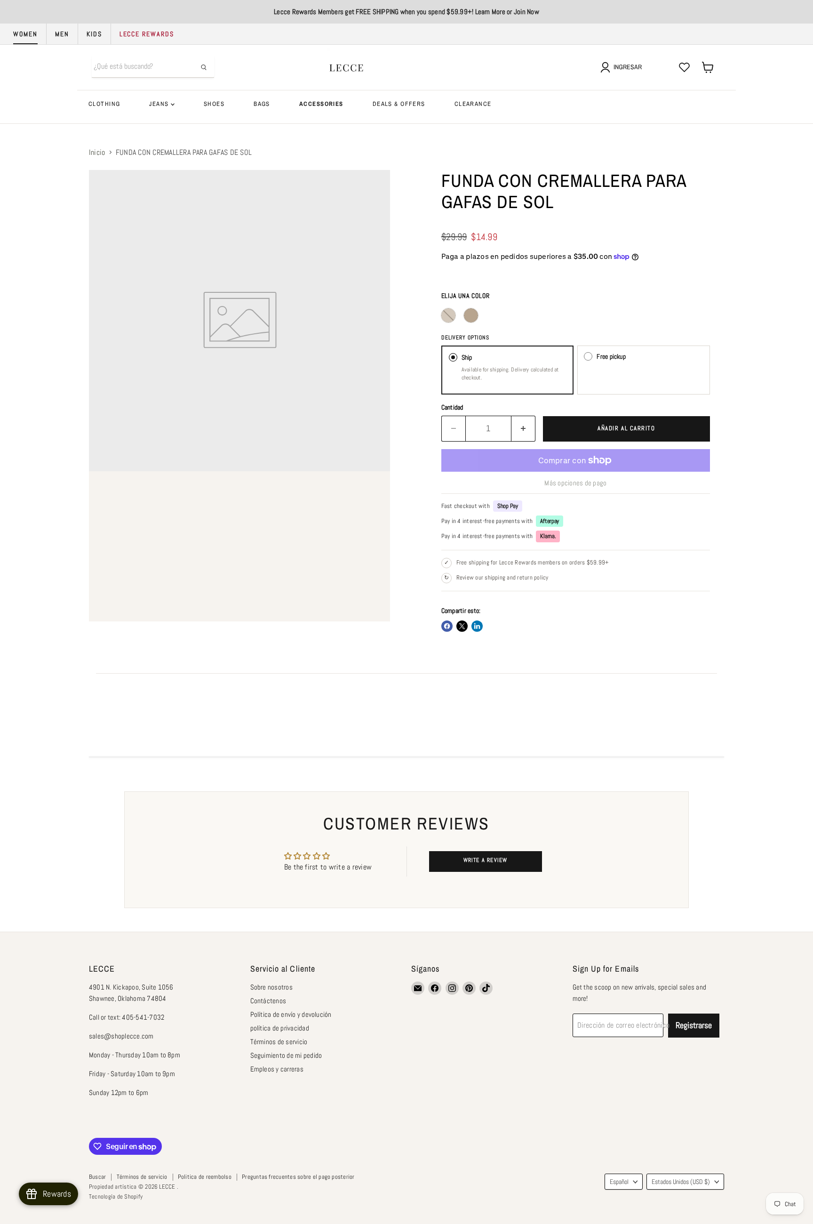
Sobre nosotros (271, 986)
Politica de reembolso (204, 1177)
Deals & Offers (399, 104)
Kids (94, 34)
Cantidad (452, 407)
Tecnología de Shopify (116, 1196)
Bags (262, 104)
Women (25, 34)
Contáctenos (268, 1000)
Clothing (104, 104)
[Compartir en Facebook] (447, 626)
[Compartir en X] (462, 626)
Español (619, 1181)
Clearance (473, 104)
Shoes (214, 104)
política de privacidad (279, 1027)
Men (62, 34)
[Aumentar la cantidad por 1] (523, 429)
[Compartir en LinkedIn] (477, 626)
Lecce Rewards (147, 34)
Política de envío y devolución (291, 1014)
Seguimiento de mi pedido (286, 1055)
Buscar (97, 1177)
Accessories (321, 104)
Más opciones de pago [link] (575, 483)
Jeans (160, 104)
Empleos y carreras (276, 1068)
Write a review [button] (485, 860)
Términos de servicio (279, 1041)
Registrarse (694, 1025)
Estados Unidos (681, 1181)
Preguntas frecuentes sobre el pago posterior (298, 1177)
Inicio (97, 152)
